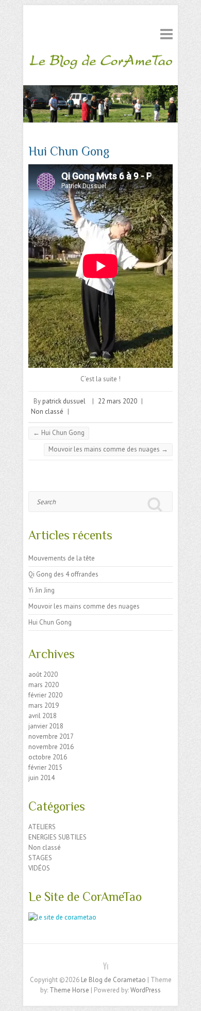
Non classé (47, 411)
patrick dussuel (64, 401)
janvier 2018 (45, 726)
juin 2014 (41, 777)
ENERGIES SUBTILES (57, 837)
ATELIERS (42, 826)
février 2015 (45, 767)
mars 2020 (43, 684)
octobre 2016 (47, 757)
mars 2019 (43, 705)
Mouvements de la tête (61, 558)
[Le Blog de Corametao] (100, 63)
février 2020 (45, 695)
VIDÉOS (39, 868)
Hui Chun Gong (59, 432)
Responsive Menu (166, 33)
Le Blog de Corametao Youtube (100, 962)
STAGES (40, 857)
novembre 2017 (51, 736)
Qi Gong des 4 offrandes (63, 574)
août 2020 (43, 674)
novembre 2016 (51, 746)
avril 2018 (42, 715)
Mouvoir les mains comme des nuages (108, 449)
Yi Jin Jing (41, 590)
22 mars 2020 (117, 401)
